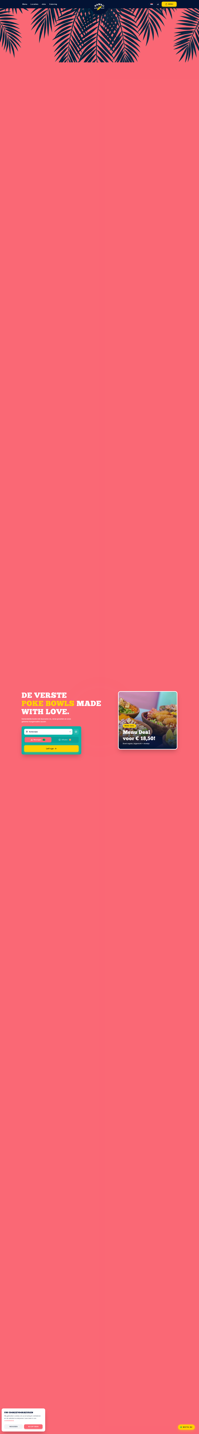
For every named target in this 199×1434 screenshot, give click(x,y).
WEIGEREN (13, 1426)
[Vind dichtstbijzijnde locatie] (76, 731)
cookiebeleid (9, 1420)
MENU (170, 4)
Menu (24, 4)
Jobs (44, 4)
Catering (53, 4)
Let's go (50, 748)
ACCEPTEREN (33, 1426)
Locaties (34, 4)
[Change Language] (151, 4)
